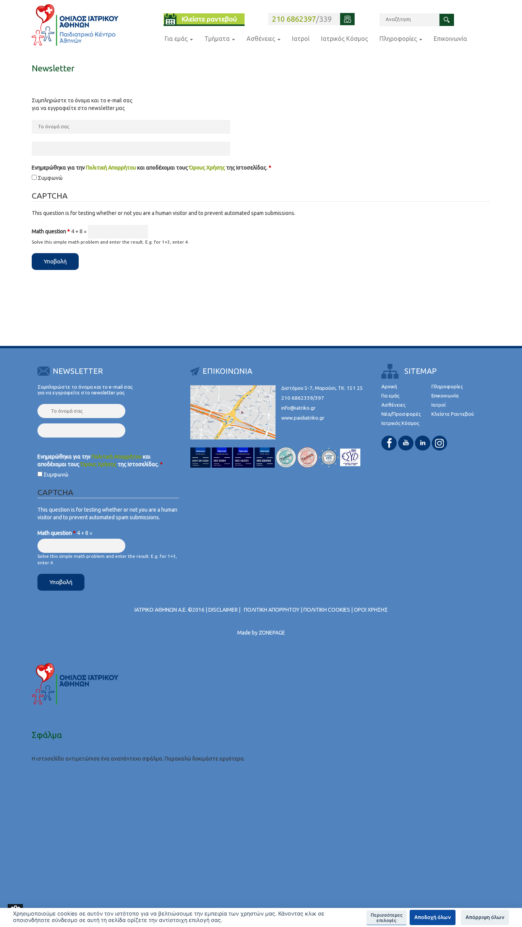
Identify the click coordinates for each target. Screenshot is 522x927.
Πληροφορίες (398, 38)
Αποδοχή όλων (432, 917)
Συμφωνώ (50, 178)
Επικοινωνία (450, 38)
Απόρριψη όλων (484, 917)
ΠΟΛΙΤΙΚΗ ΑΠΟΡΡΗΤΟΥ (272, 610)
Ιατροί (301, 38)
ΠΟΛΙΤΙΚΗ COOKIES (326, 610)
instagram (439, 443)
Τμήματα (217, 38)
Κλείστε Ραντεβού (452, 414)
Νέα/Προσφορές (401, 414)
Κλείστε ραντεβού (209, 19)
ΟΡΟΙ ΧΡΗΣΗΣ (371, 610)
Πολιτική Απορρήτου (111, 168)
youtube (405, 443)
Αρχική (389, 386)
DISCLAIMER (223, 610)
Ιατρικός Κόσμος (344, 38)
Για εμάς (177, 38)
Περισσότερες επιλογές (387, 917)
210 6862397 (294, 19)
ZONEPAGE (272, 633)
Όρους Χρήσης (207, 168)
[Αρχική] (75, 25)
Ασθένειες (261, 38)
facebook (389, 443)
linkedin (422, 443)
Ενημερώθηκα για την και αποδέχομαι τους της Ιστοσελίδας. (151, 168)
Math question (51, 231)
